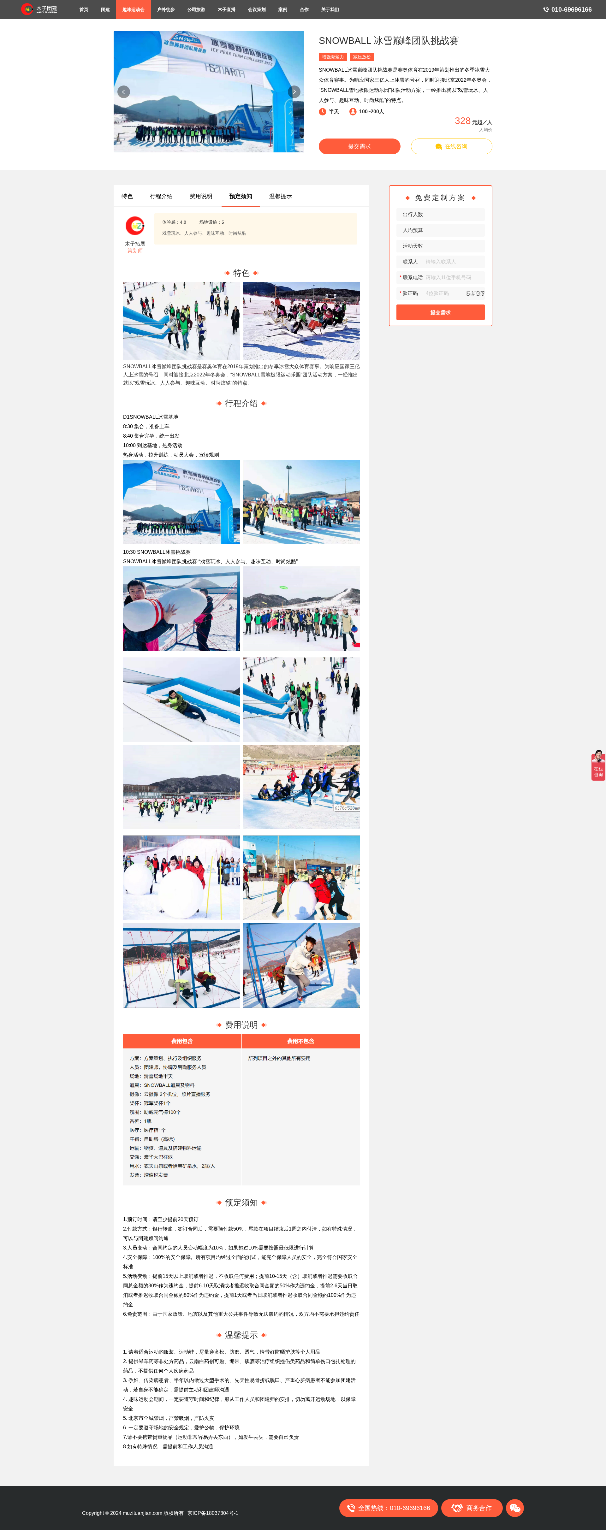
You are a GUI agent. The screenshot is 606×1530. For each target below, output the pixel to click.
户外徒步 (166, 9)
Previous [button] (123, 92)
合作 (304, 9)
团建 (105, 9)
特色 (127, 196)
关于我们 (330, 9)
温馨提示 (280, 196)
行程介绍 (161, 196)
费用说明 (201, 196)
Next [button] (294, 92)
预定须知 (240, 196)
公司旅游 (196, 9)
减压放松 (362, 56)
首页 (84, 9)
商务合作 (479, 1507)
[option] (209, 91)
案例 (282, 9)
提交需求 (359, 146)
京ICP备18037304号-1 (212, 1513)
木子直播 (226, 9)
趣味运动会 (133, 9)
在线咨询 (456, 146)
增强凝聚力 (333, 56)
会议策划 (257, 9)
